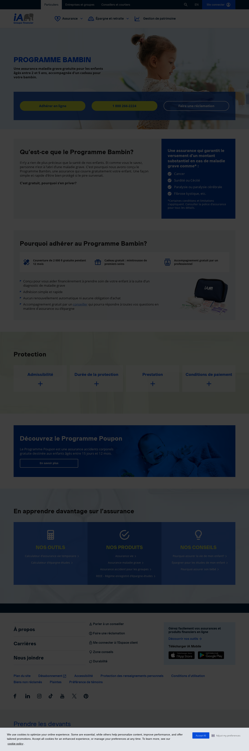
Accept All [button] (201, 735)
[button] (226, 735)
